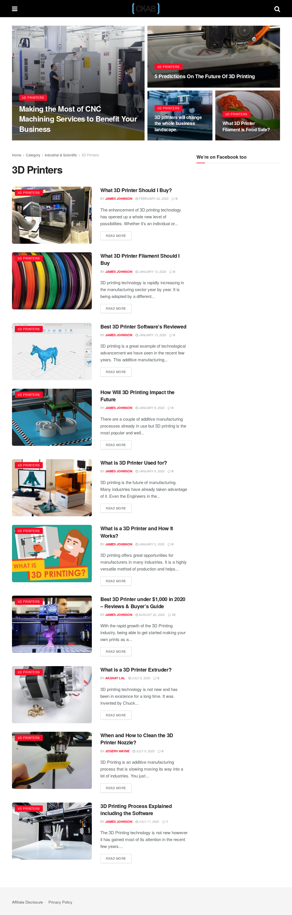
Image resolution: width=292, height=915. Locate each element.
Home (16, 154)
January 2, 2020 (151, 544)
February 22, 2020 (153, 198)
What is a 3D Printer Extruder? (135, 669)
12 (173, 614)
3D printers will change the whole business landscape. (178, 123)
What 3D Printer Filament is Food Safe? (246, 126)
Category (33, 154)
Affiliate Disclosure (27, 902)
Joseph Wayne (117, 751)
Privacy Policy (60, 902)
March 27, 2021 (169, 140)
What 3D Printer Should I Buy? (136, 190)
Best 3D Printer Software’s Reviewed (143, 326)
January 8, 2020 (151, 407)
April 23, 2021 (68, 140)
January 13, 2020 (152, 271)
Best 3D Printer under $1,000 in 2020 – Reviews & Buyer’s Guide (142, 602)
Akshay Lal (115, 678)
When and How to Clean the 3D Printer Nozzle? (136, 738)
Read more (116, 235)
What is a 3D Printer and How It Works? (136, 532)
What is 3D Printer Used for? (133, 462)
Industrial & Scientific (61, 154)
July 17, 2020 (148, 821)
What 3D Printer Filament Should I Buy (140, 259)
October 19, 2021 (171, 87)
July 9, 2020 (140, 678)
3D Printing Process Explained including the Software (136, 809)
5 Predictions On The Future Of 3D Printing (205, 76)
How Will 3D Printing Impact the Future (137, 395)
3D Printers (33, 98)
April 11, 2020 (236, 140)
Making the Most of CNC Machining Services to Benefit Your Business (78, 118)
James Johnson (37, 140)
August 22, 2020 (151, 614)
